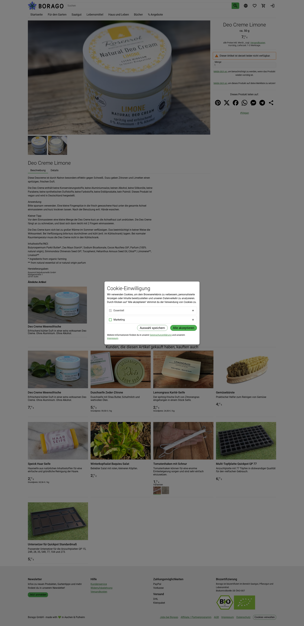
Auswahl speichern (152, 328)
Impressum (112, 338)
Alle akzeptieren (183, 328)
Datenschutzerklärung (161, 335)
